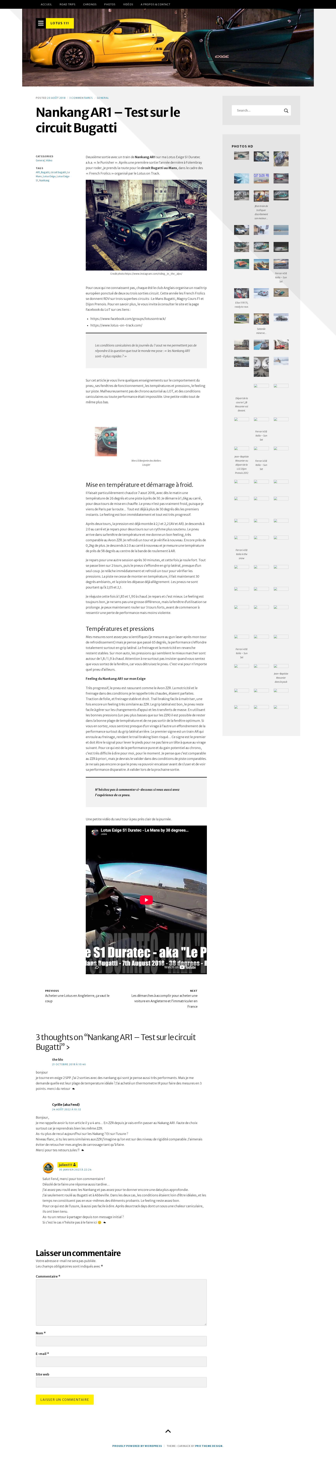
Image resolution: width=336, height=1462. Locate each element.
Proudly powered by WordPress (137, 1446)
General (103, 97)
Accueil (46, 4)
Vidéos (128, 4)
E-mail (42, 1354)
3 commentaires (81, 97)
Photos (110, 4)
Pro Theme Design (208, 1446)
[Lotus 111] (168, 47)
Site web (42, 1374)
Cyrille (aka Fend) (66, 1105)
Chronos (90, 4)
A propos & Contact (155, 4)
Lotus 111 (60, 23)
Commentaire (48, 1276)
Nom (41, 1333)
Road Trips (68, 4)
